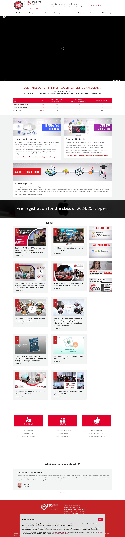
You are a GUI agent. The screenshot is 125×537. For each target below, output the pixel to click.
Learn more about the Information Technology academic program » (37, 157)
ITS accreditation (28, 430)
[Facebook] (89, 5)
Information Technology (25, 139)
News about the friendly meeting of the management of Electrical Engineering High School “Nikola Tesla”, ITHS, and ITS (30, 285)
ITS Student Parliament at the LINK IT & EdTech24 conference (30, 393)
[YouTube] (94, 5)
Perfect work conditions (28, 436)
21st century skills (62, 433)
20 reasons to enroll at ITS (96, 433)
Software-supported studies (96, 436)
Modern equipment (96, 430)
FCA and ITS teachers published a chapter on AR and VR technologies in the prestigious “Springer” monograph (30, 358)
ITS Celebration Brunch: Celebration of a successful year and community (30, 320)
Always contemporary (62, 436)
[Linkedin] (96, 5)
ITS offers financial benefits (63, 430)
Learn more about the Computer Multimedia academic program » (87, 155)
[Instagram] (98, 5)
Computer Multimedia (75, 139)
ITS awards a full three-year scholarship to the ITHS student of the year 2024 (68, 284)
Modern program (28, 433)
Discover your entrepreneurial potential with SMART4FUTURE (68, 357)
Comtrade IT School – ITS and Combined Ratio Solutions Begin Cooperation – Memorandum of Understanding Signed (30, 250)
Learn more (18, 255)
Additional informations (61, 533)
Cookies (100, 532)
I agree (100, 519)
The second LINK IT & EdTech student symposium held (67, 393)
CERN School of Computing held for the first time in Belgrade (68, 249)
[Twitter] (91, 5)
